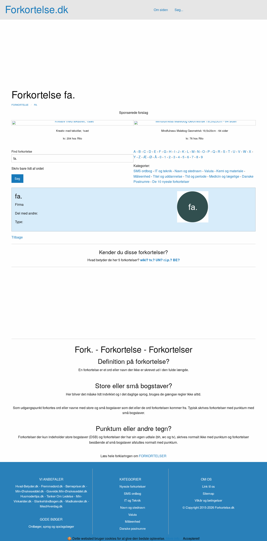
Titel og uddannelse (167, 176)
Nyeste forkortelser (133, 486)
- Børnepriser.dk (74, 486)
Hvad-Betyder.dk (26, 486)
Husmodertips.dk (32, 496)
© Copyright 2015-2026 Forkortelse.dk (208, 507)
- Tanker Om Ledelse (59, 496)
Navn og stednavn (188, 170)
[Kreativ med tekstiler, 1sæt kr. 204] (72, 122)
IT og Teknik (132, 500)
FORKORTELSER (152, 455)
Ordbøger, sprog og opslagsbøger (51, 526)
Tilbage (17, 237)
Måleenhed (142, 176)
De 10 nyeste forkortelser (170, 181)
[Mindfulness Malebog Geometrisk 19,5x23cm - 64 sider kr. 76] (195, 122)
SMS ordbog (143, 170)
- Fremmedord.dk (51, 486)
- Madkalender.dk (75, 501)
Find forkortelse (21, 151)
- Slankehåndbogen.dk (47, 501)
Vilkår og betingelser (208, 500)
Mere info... (174, 538)
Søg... (179, 9)
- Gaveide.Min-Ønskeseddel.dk (66, 491)
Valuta (209, 170)
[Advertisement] (133, 51)
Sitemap (208, 493)
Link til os (208, 486)
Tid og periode (196, 176)
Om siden (161, 9)
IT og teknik (163, 170)
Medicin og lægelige (224, 176)
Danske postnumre (133, 528)
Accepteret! (191, 538)
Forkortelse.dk (36, 9)
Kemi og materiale (229, 170)
